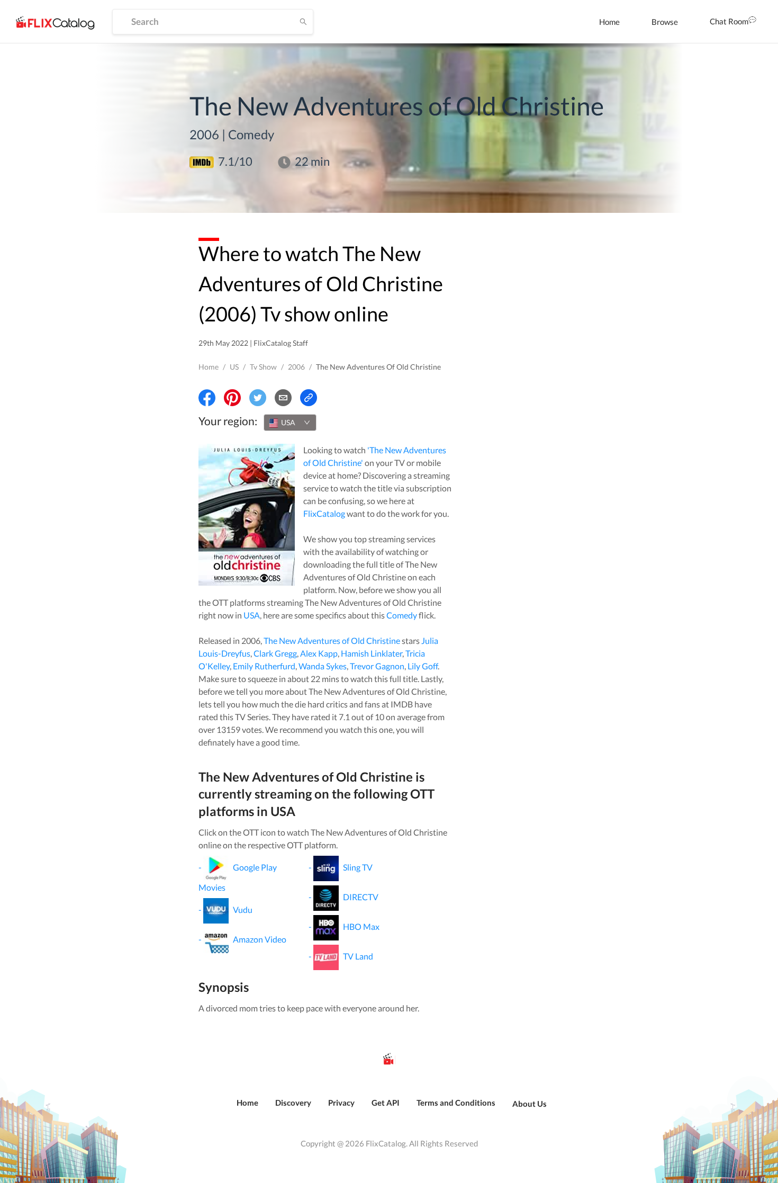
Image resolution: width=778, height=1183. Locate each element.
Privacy (341, 1102)
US (234, 366)
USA (251, 615)
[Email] (283, 397)
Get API (386, 1102)
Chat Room (729, 21)
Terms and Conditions (456, 1102)
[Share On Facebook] (206, 397)
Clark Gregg (275, 653)
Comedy (401, 615)
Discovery (293, 1102)
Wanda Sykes (322, 666)
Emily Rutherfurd (264, 666)
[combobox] (290, 422)
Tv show (263, 366)
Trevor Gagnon (377, 666)
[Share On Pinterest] (232, 397)
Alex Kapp (319, 653)
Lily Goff (423, 666)
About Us (529, 1103)
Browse (665, 21)
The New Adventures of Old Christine (332, 640)
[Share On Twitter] (257, 397)
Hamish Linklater (371, 653)
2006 (296, 366)
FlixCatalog (324, 513)
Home (609, 21)
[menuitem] (609, 21)
